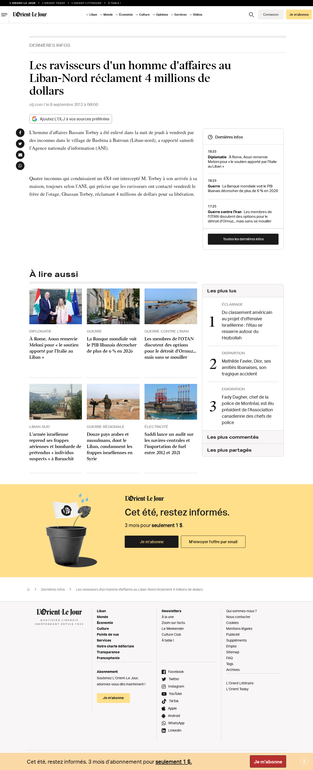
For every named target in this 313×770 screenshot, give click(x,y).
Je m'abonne (268, 762)
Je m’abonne (152, 541)
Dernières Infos (49, 45)
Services (104, 640)
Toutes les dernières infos (243, 239)
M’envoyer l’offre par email (213, 541)
